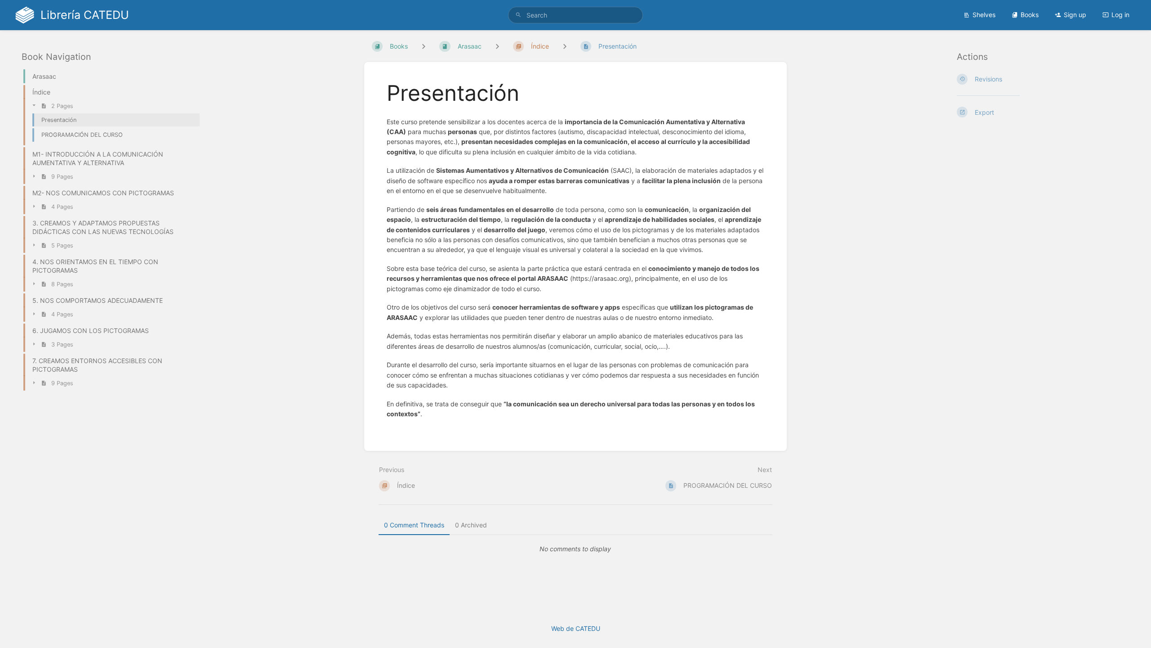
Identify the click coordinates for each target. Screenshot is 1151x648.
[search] (575, 15)
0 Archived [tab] (471, 525)
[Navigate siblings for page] (565, 46)
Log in (1120, 14)
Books (1030, 14)
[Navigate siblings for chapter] (497, 46)
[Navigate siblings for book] (423, 46)
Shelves (984, 14)
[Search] (518, 15)
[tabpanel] (575, 549)
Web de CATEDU (575, 628)
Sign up (1075, 14)
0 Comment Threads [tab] (414, 525)
